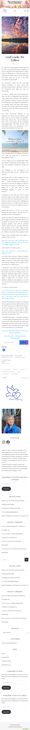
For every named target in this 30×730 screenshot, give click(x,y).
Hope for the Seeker (7, 355)
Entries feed (5, 657)
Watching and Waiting (8, 504)
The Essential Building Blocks (10, 512)
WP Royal (19, 727)
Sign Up (23, 342)
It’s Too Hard (18, 355)
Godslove (15, 369)
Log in (3, 653)
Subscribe (6, 489)
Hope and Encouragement (9, 643)
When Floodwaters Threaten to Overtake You (15, 516)
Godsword (22, 369)
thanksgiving (6, 374)
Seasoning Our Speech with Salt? (11, 508)
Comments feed (6, 661)
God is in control (7, 369)
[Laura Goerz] (5, 10)
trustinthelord (14, 374)
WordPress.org (6, 665)
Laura (5, 377)
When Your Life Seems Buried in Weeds (13, 500)
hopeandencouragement (9, 371)
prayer (18, 371)
